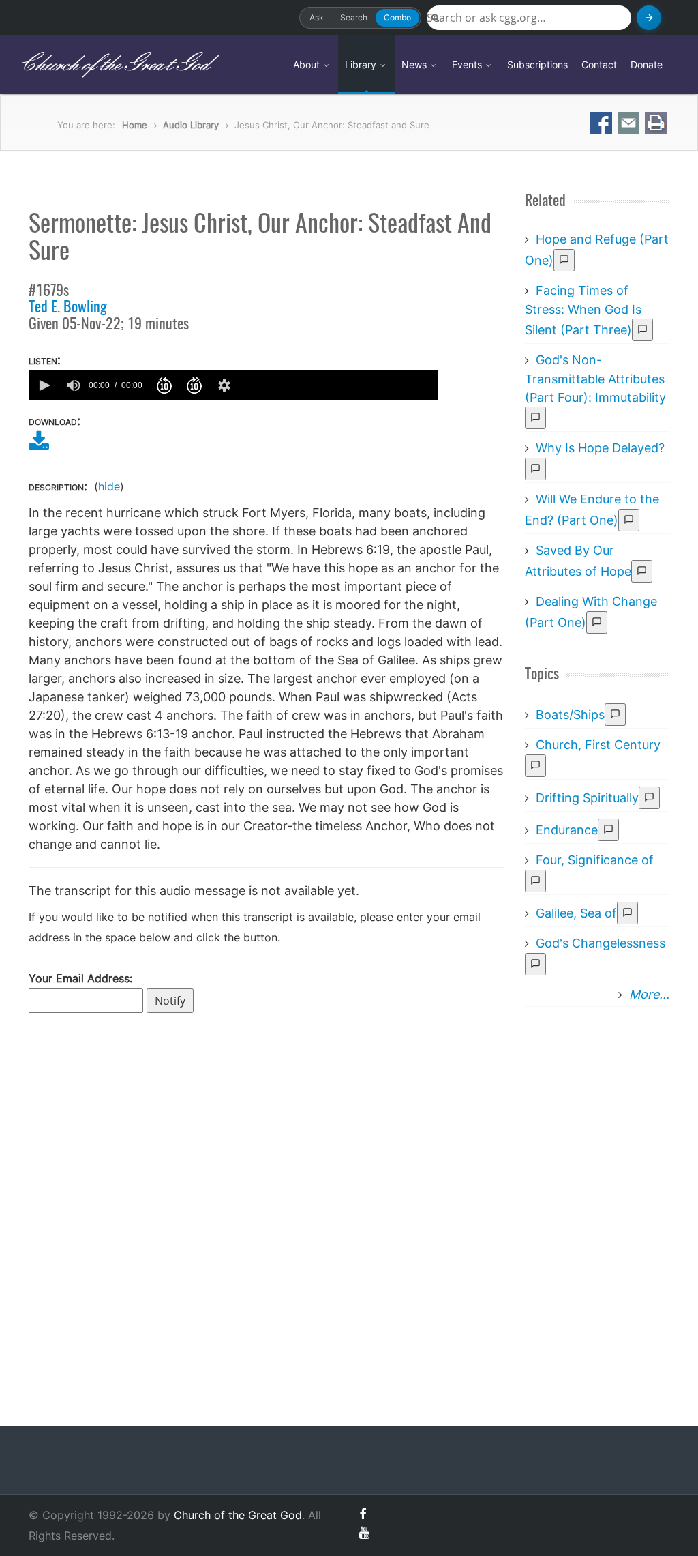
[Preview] (564, 260)
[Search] (649, 17)
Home (134, 124)
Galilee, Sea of (576, 913)
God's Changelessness (600, 943)
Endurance (567, 830)
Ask (316, 17)
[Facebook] (362, 1514)
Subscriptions (537, 64)
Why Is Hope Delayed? (600, 448)
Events (468, 64)
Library (362, 64)
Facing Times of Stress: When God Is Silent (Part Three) (583, 310)
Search (353, 17)
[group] (74, 385)
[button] (44, 385)
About (307, 64)
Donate (647, 64)
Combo (397, 17)
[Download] (39, 445)
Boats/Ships (570, 714)
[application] (233, 385)
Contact (599, 64)
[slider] (337, 385)
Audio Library (191, 124)
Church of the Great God (113, 65)
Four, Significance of (595, 860)
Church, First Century (598, 744)
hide (109, 486)
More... (649, 994)
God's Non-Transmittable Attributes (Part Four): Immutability (595, 379)
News (415, 64)
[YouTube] (364, 1532)
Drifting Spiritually (587, 798)
